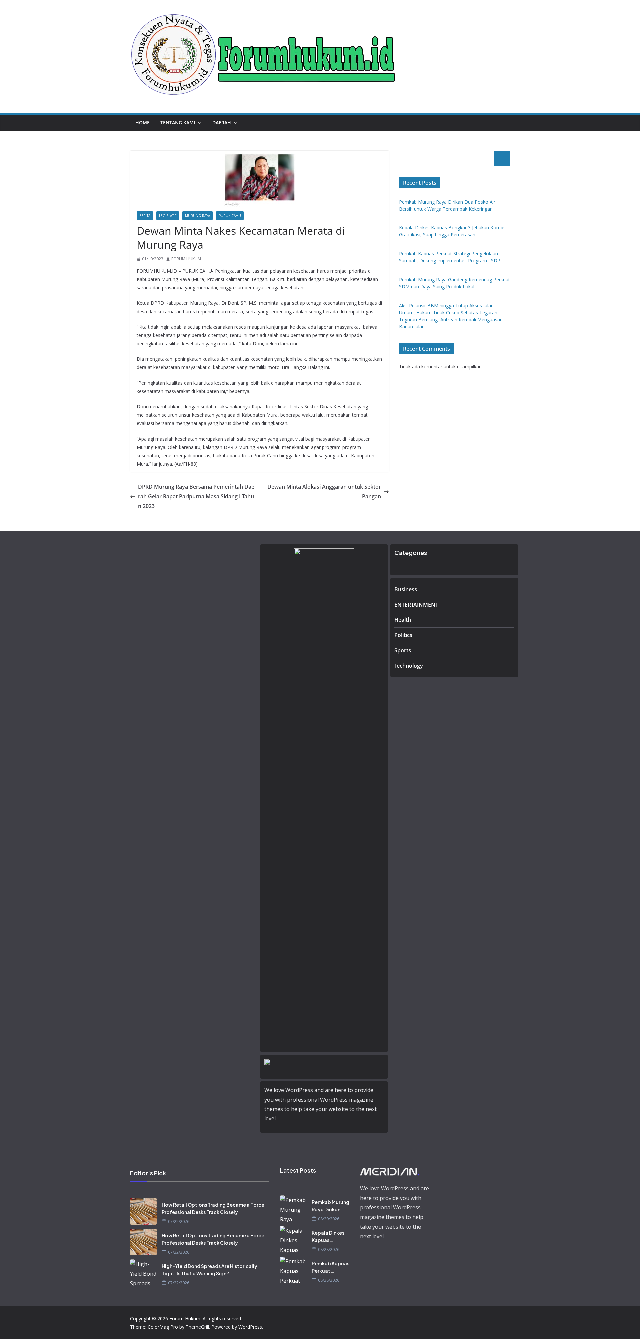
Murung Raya (197, 215)
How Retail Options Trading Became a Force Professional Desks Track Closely (213, 1208)
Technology (408, 665)
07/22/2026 (178, 1221)
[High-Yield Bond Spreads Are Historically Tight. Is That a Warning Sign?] (143, 1272)
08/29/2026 (328, 1219)
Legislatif (167, 215)
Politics (403, 635)
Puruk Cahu (230, 215)
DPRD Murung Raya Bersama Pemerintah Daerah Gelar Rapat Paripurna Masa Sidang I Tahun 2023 (196, 496)
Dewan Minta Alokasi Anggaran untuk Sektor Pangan (324, 491)
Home (142, 122)
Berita (144, 215)
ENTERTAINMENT (416, 604)
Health (402, 619)
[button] (198, 122)
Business (405, 589)
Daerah (221, 122)
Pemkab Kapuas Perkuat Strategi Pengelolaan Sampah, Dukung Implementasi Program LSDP (330, 1267)
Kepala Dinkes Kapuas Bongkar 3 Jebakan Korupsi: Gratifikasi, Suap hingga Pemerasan (328, 1237)
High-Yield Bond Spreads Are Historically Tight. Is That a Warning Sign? (209, 1269)
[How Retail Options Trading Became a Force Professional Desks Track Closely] (143, 1211)
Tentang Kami (177, 122)
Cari (502, 158)
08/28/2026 (328, 1249)
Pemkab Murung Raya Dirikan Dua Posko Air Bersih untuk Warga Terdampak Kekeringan (330, 1206)
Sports (402, 650)
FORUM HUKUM (186, 259)
